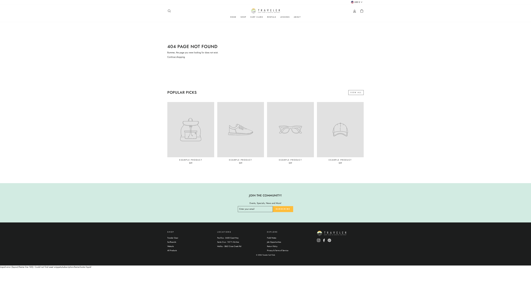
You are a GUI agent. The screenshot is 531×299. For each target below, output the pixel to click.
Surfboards (171, 242)
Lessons (285, 17)
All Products (172, 250)
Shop (243, 17)
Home (233, 17)
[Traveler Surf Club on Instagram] (318, 241)
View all (356, 92)
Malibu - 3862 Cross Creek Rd (229, 246)
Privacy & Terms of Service (277, 250)
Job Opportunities (274, 242)
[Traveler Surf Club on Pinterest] (329, 241)
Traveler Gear (172, 237)
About (297, 17)
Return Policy (272, 246)
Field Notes (271, 237)
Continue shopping (176, 57)
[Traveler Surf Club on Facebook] (324, 241)
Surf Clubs (256, 17)
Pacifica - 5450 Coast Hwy (228, 237)
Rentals (271, 17)
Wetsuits (170, 246)
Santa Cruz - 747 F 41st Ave (228, 242)
